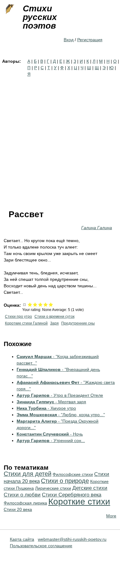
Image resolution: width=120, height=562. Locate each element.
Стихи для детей (27, 473)
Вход (69, 39)
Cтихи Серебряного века (71, 495)
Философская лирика (25, 502)
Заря (54, 323)
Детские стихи (89, 488)
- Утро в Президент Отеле (60, 395)
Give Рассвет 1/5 (30, 304)
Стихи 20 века (18, 509)
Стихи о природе (65, 480)
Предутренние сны (78, 323)
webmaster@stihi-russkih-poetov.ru (72, 539)
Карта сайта (22, 539)
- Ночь (50, 434)
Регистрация (89, 39)
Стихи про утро (18, 316)
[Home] (9, 9)
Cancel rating (24, 304)
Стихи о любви (22, 495)
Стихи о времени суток (54, 316)
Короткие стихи (79, 501)
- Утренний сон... (51, 440)
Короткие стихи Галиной (26, 323)
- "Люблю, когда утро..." (61, 414)
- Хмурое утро (46, 408)
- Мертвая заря (51, 401)
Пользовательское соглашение (41, 545)
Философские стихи (73, 474)
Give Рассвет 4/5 (45, 304)
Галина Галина (96, 227)
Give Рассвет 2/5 (35, 304)
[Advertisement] (60, 141)
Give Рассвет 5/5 (51, 304)
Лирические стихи (53, 488)
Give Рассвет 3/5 (40, 304)
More (111, 515)
